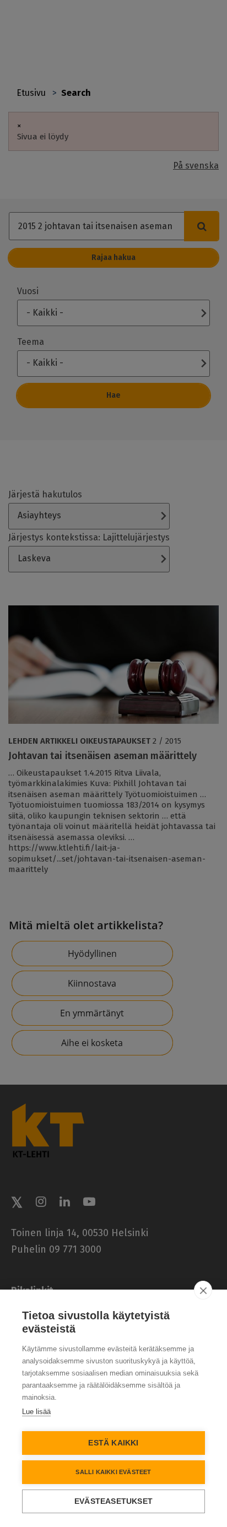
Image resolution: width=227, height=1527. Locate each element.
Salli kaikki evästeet (113, 1472)
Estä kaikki (113, 1443)
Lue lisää (36, 1411)
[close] (203, 1290)
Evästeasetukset (113, 1501)
